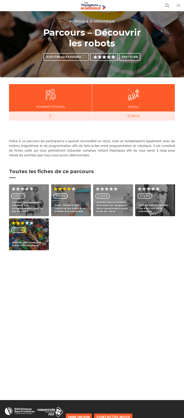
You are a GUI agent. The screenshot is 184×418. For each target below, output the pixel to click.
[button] (178, 5)
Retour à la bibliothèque (94, 21)
